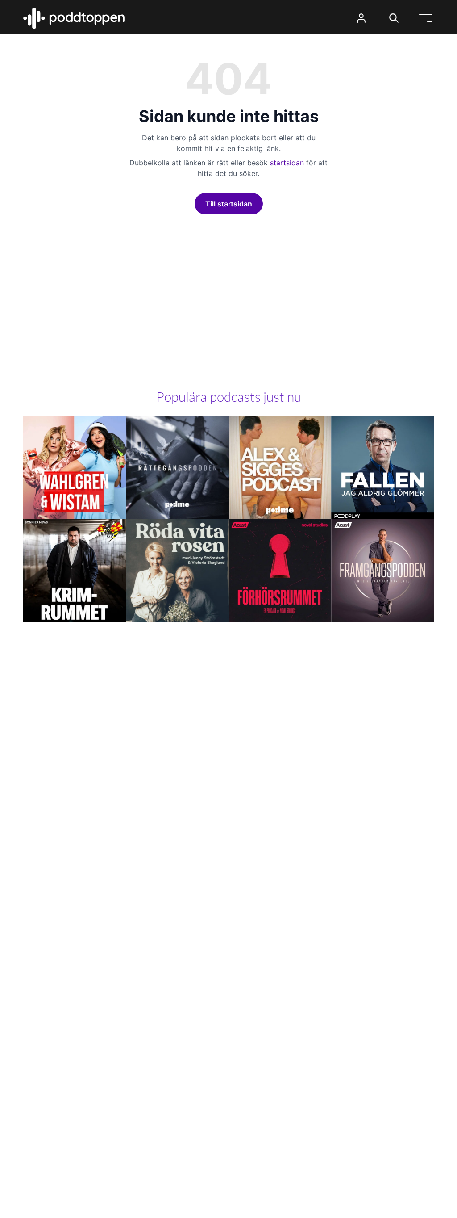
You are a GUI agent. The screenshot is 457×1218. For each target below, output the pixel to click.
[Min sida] (361, 18)
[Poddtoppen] (74, 18)
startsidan (287, 162)
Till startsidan (228, 203)
